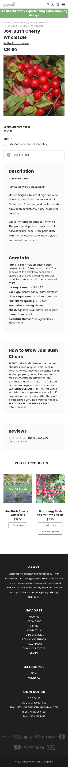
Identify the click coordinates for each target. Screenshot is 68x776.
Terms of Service (34, 634)
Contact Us (34, 630)
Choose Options (50, 531)
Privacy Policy (34, 643)
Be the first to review (16, 43)
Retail (34, 673)
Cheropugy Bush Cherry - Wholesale (50, 512)
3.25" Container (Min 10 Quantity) (28, 144)
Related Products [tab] (31, 463)
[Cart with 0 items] (57, 4)
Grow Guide (34, 621)
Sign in (27, 648)
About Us (34, 616)
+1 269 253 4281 (38, 711)
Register (40, 648)
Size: (7, 138)
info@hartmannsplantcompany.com (37, 707)
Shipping (34, 625)
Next (64, 487)
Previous (4, 487)
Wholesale (34, 677)
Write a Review (18, 441)
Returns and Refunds (34, 639)
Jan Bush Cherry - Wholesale (17, 512)
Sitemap (34, 652)
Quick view (18, 525)
